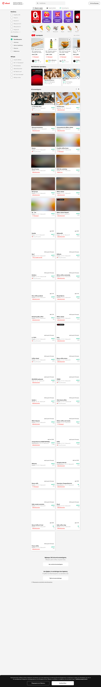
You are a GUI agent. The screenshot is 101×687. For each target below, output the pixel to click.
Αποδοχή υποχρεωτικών (81, 679)
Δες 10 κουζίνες (15, 32)
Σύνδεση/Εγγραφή (94, 3)
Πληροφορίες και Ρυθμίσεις (38, 683)
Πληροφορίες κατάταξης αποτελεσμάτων (42, 582)
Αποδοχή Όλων (62, 683)
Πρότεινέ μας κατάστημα (56, 578)
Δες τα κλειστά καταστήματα (56, 564)
